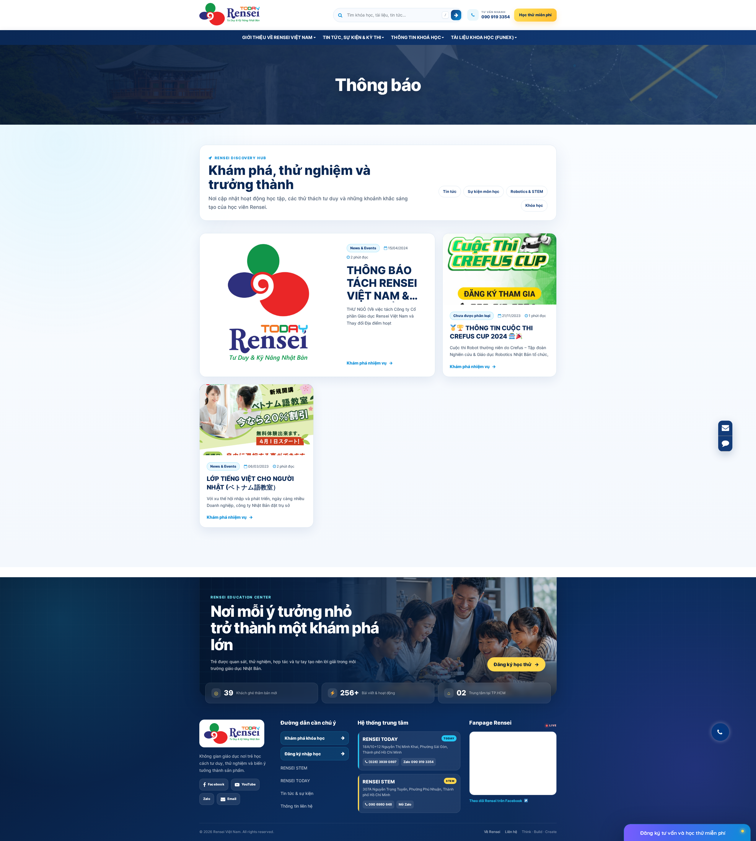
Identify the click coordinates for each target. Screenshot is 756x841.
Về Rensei (492, 831)
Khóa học (534, 205)
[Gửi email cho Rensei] (725, 428)
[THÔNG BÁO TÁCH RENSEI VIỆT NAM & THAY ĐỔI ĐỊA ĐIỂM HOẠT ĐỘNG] (268, 305)
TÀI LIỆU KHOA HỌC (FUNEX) (482, 37)
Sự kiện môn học (483, 191)
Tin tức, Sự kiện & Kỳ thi (352, 37)
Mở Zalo (405, 804)
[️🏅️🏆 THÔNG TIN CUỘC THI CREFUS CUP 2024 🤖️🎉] (499, 269)
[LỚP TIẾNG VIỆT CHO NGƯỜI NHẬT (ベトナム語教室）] (256, 420)
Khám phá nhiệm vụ (370, 362)
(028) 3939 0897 (382, 762)
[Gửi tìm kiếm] (456, 15)
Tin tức (450, 191)
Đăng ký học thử (516, 664)
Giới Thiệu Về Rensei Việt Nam (277, 37)
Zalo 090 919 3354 (418, 762)
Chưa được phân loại (471, 315)
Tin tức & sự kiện (297, 793)
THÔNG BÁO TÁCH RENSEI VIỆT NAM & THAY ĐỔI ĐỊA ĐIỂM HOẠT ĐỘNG (383, 302)
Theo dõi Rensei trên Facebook (495, 800)
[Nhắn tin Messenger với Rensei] (725, 443)
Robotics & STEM (527, 191)
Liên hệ (511, 831)
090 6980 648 (380, 804)
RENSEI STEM (294, 767)
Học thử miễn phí (535, 14)
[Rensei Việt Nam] (229, 14)
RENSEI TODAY (295, 780)
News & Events (363, 248)
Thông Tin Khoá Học (416, 37)
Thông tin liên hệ (296, 806)
